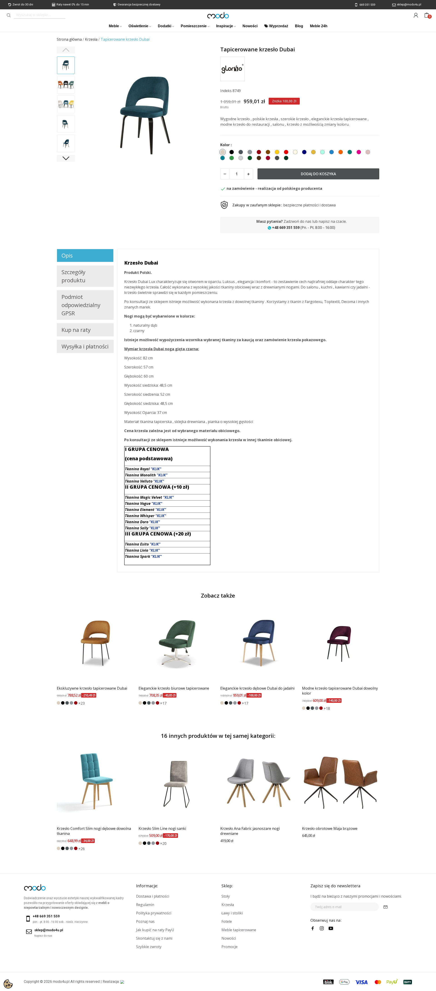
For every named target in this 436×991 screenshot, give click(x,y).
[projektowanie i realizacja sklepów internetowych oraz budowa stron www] (122, 981)
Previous (87, 116)
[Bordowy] (75, 703)
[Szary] (71, 703)
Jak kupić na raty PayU (155, 929)
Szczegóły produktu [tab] (73, 276)
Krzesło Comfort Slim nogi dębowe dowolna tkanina (94, 831)
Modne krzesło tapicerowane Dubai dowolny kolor (340, 691)
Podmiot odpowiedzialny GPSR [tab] (81, 305)
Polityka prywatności (153, 913)
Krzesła (227, 904)
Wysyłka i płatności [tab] (85, 346)
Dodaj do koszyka (318, 173)
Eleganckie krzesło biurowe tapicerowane (174, 688)
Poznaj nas (145, 921)
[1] (385, 907)
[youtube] (331, 928)
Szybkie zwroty (148, 946)
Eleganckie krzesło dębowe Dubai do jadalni (257, 688)
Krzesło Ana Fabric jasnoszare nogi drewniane (250, 831)
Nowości (228, 938)
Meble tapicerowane (238, 929)
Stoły (225, 896)
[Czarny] (62, 703)
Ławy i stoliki (232, 913)
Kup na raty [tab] (76, 329)
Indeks (226, 90)
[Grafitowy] (67, 703)
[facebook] (312, 928)
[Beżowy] (58, 703)
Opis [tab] (67, 255)
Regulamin (145, 904)
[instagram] (322, 928)
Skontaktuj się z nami (154, 938)
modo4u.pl (61, 981)
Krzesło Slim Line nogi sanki (162, 828)
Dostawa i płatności (152, 896)
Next (206, 116)
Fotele (226, 921)
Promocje (229, 946)
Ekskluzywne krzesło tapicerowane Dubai (92, 688)
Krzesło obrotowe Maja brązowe (329, 828)
